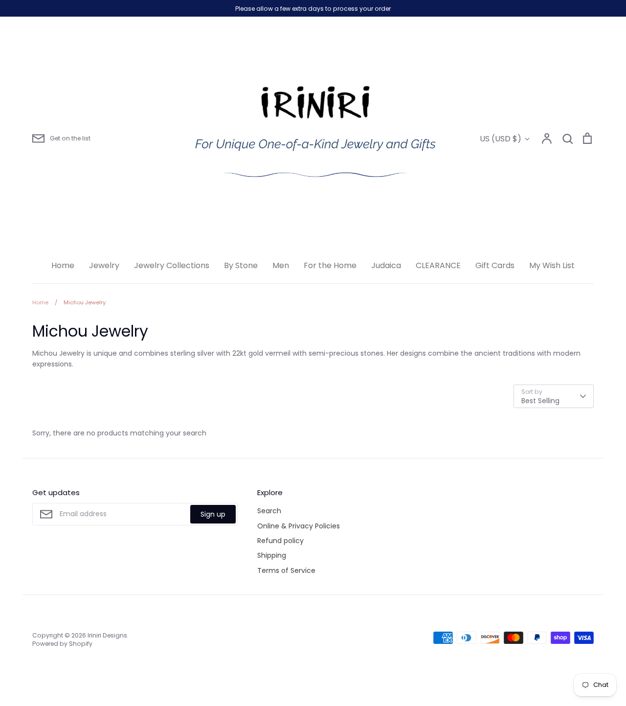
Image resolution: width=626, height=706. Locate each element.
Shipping (271, 555)
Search (269, 511)
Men (280, 265)
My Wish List (552, 265)
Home (62, 265)
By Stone (241, 265)
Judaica (386, 265)
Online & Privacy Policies (298, 526)
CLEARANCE (438, 265)
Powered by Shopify (62, 643)
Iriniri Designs (107, 635)
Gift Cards (494, 265)
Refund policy (280, 541)
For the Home (330, 265)
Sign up (213, 514)
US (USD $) (500, 138)
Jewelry (104, 265)
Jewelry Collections (171, 265)
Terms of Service (286, 570)
